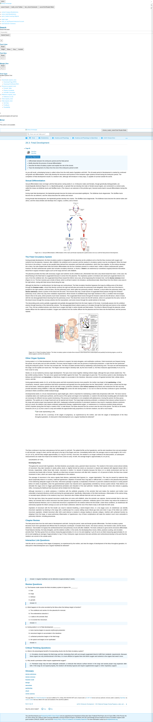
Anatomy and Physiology (61, 138)
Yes (45, 709)
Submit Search (5, 35)
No (52, 709)
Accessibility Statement (80, 719)
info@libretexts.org (112, 719)
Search (28, 134)
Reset (2, 46)
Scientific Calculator (9, 92)
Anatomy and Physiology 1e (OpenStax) (86, 138)
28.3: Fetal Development (40, 697)
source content (29, 699)
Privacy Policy (57, 719)
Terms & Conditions (67, 719)
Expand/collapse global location (126, 137)
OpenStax (33, 151)
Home (33, 138)
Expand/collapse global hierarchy (27, 138)
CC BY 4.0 (89, 697)
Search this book (4, 29)
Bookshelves (45, 138)
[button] (6, 105)
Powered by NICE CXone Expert (50, 716)
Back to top (28, 704)
